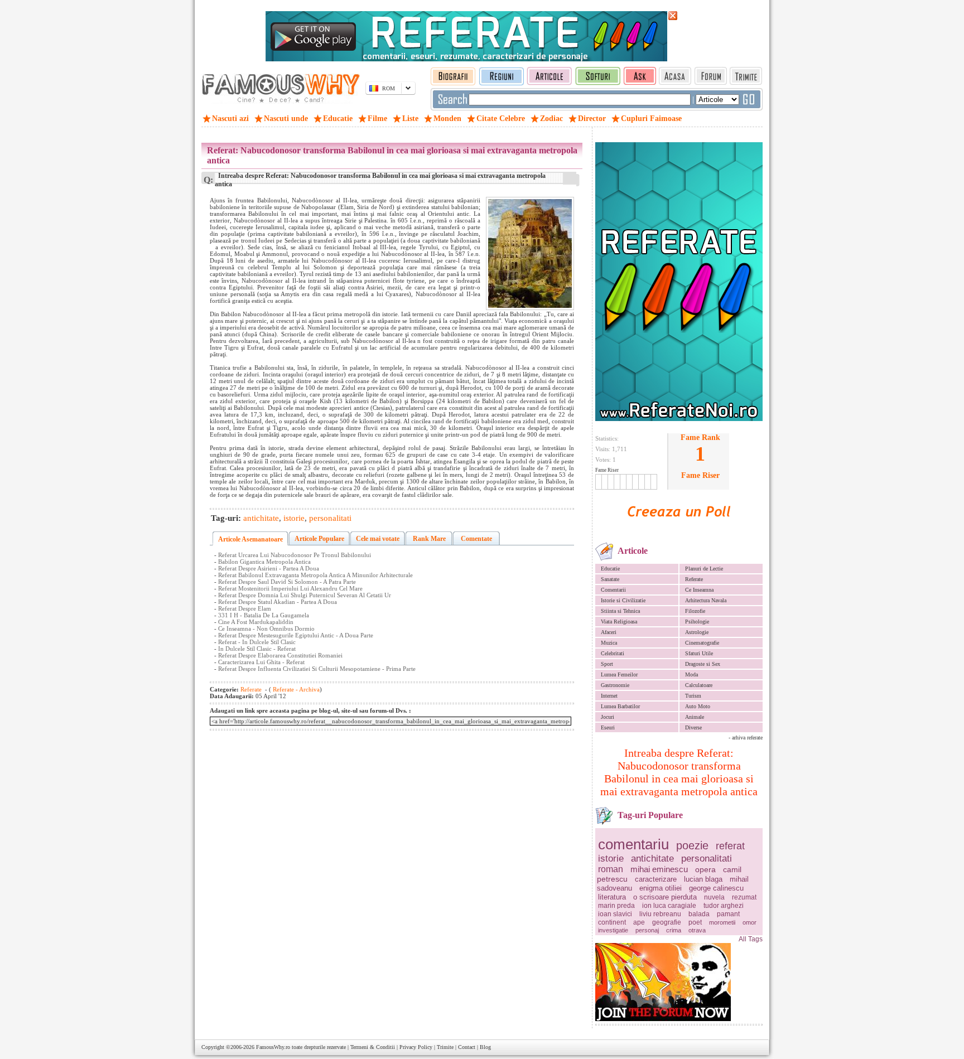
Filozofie (695, 611)
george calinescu (716, 888)
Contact (466, 1047)
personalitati (706, 858)
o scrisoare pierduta (665, 897)
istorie (611, 858)
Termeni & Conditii (372, 1047)
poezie (692, 845)
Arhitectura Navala (705, 600)
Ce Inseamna (699, 590)
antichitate (652, 858)
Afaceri (608, 632)
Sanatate (610, 579)
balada (699, 914)
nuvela (714, 897)
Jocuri (607, 717)
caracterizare (656, 879)
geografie (666, 922)
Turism (693, 696)
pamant (728, 914)
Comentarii (613, 590)
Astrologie (696, 632)
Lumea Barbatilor (620, 706)
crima (673, 930)
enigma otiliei (660, 888)
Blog (485, 1047)
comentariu (633, 844)
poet (695, 922)
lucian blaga (703, 879)
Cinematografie (702, 643)
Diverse (693, 727)
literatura (612, 897)
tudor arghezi (723, 906)
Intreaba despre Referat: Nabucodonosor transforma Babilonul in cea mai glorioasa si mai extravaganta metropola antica (679, 772)
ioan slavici (615, 914)
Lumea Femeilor (619, 674)
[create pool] (679, 529)
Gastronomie (615, 685)
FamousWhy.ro (273, 1047)
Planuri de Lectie (704, 568)
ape (639, 922)
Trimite (445, 1047)
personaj (647, 930)
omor (749, 922)
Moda (691, 674)
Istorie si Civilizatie (623, 600)
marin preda (616, 906)
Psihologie (697, 621)
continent (612, 922)
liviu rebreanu (660, 914)
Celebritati (612, 653)
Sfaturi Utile (699, 653)
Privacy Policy (415, 1047)
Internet (609, 696)
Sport (607, 664)
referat (730, 846)
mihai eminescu (659, 869)
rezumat (744, 897)
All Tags (751, 939)
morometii (722, 922)
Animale (694, 717)
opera (705, 869)
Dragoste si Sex (702, 664)
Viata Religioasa (619, 621)
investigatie (613, 930)
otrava (697, 930)
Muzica (609, 643)
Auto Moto (697, 706)
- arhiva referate (746, 737)
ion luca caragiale (669, 906)
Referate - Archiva (295, 689)
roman (610, 869)
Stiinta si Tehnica (620, 611)
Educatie (610, 568)
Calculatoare (698, 685)
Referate (694, 579)
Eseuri (608, 727)
